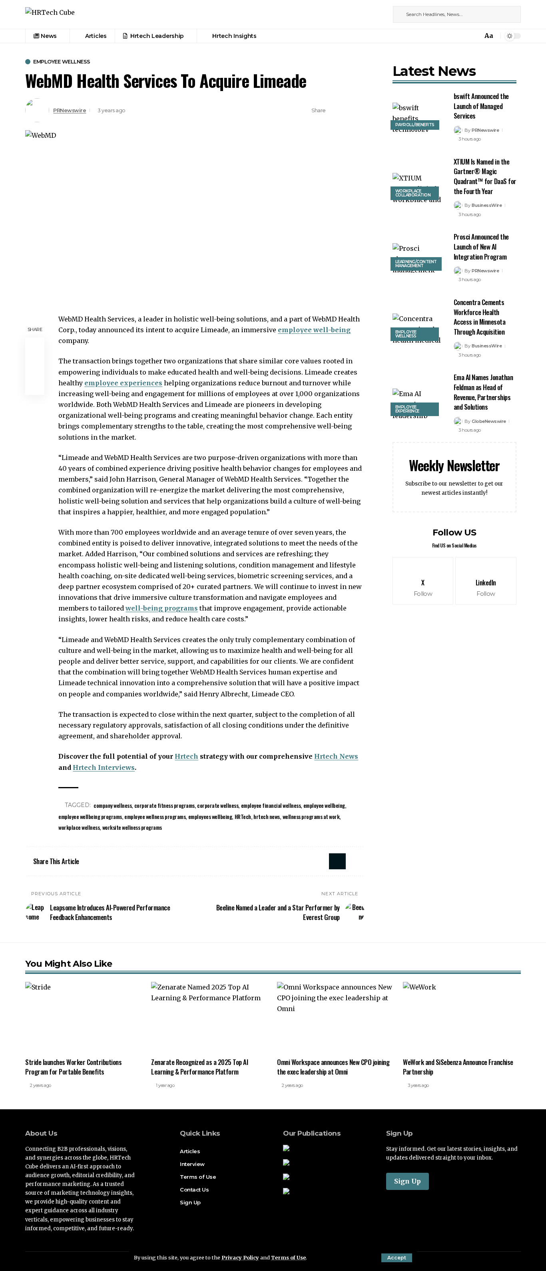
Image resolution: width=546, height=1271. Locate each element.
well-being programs (162, 608)
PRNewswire (69, 110)
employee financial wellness (271, 805)
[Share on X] (334, 110)
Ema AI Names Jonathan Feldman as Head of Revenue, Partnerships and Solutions (483, 392)
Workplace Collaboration (413, 193)
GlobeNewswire (489, 421)
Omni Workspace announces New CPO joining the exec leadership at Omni (333, 1067)
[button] (396, 1257)
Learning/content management (416, 263)
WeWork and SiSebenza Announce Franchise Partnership (458, 1067)
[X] (371, 14)
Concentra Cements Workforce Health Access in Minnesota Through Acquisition (480, 317)
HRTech (243, 816)
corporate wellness (217, 805)
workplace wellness (79, 827)
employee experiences (123, 383)
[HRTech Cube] (50, 14)
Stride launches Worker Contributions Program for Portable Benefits (73, 1067)
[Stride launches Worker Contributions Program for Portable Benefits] (84, 1017)
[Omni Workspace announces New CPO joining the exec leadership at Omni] (336, 1017)
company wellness (113, 805)
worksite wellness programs (132, 827)
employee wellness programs (154, 816)
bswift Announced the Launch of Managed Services (481, 106)
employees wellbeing (210, 816)
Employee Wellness (61, 61)
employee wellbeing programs (90, 816)
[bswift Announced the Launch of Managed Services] (417, 117)
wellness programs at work (311, 816)
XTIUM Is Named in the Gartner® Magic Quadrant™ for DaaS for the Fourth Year (485, 176)
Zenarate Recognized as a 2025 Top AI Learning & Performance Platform (199, 1067)
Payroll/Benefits (414, 124)
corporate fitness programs (164, 805)
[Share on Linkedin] (346, 110)
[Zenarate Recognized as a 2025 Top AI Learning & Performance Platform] (210, 1017)
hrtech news (266, 816)
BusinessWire (487, 205)
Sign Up (407, 1181)
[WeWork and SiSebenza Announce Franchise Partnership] (462, 1017)
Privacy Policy (240, 1257)
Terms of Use (288, 1257)
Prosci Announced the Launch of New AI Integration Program (481, 246)
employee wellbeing (324, 805)
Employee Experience (407, 409)
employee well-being (314, 330)
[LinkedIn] (380, 14)
